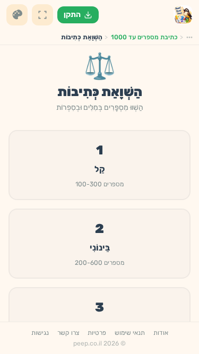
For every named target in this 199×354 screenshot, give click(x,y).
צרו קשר (68, 332)
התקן (72, 14)
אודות (160, 332)
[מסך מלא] (42, 14)
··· (189, 37)
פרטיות (97, 332)
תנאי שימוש (130, 332)
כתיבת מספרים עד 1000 (144, 37)
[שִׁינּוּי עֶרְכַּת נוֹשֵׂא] (17, 14)
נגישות (40, 332)
